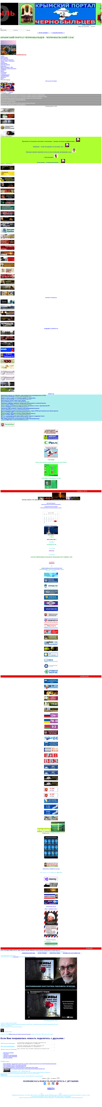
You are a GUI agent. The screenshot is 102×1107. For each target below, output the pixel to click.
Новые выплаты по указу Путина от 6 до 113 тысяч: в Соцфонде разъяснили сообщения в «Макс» (24, 96)
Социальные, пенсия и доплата (8, 101)
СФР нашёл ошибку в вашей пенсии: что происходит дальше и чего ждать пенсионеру (21, 98)
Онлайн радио (45, 833)
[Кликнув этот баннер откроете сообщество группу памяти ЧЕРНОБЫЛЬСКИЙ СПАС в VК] (51, 892)
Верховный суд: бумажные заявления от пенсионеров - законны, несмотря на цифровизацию (23, 94)
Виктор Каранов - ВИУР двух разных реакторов (14, 1065)
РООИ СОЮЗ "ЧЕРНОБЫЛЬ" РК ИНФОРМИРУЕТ (13, 99)
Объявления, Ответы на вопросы (8, 68)
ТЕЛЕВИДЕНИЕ (5, 76)
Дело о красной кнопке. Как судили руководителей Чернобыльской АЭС (27, 1068)
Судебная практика (5, 74)
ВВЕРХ (51, 1088)
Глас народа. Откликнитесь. (7, 59)
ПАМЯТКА (3, 69)
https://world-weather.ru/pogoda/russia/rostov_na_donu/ (51, 507)
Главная (2, 56)
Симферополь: (21, 54)
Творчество (3, 77)
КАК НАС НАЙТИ (5, 64)
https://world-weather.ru (51, 503)
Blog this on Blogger (7, 1057)
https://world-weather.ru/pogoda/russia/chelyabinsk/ (51, 504)
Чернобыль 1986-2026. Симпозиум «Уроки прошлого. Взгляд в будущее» (18, 103)
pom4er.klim (16, 956)
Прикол (2, 71)
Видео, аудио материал (30, 956)
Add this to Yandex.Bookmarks (10, 1056)
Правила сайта (4, 57)
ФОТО (2, 78)
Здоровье (3, 62)
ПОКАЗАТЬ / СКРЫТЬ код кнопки (51, 868)
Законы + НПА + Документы (7, 61)
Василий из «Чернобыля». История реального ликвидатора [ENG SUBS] (20, 1067)
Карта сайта (3, 66)
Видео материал (4, 58)
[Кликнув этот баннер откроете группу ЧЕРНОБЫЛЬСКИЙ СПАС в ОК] (51, 898)
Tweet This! (6, 1054)
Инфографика (4, 63)
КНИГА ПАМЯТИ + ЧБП (7, 67)
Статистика (3, 73)
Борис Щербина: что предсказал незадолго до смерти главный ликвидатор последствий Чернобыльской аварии (29, 1063)
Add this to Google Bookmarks (10, 1055)
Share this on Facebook (8, 1052)
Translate (11, 92)
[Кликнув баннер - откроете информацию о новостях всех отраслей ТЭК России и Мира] (51, 656)
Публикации (4, 72)
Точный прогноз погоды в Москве (51, 506)
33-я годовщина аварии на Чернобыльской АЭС (14, 1066)
